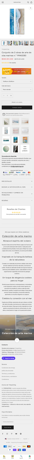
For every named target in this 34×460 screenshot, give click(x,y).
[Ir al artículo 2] (9, 43)
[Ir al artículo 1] (4, 43)
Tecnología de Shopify (22, 442)
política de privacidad (7, 370)
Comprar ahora (17, 107)
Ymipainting (5, 49)
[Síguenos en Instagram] (7, 434)
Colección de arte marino (17, 236)
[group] (17, 327)
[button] (6, 62)
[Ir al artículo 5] (26, 43)
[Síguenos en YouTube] (16, 434)
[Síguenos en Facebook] (2, 434)
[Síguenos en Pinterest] (12, 434)
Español (25, 438)
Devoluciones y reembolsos (9, 376)
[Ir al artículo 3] (15, 43)
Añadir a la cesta (17, 102)
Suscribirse (7, 427)
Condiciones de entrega (8, 368)
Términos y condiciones (8, 373)
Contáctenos (5, 379)
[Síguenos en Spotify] (21, 434)
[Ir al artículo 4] (20, 43)
